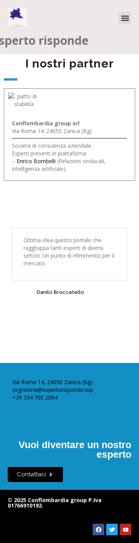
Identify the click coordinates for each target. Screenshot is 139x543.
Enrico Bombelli (36, 161)
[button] (125, 18)
